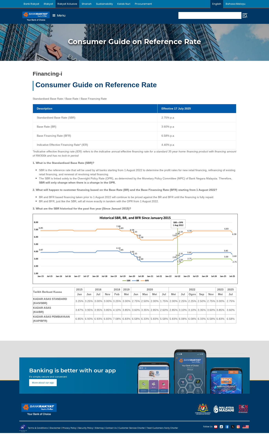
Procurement (143, 4)
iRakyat (48, 4)
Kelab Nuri (123, 4)
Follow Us (207, 426)
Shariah (87, 4)
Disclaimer (55, 428)
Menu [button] (60, 15)
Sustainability (104, 4)
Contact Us (111, 428)
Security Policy (85, 428)
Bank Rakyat (31, 4)
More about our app (43, 382)
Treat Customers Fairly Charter (162, 428)
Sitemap (99, 428)
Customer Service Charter (132, 428)
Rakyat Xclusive (67, 4)
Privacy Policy (69, 428)
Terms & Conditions (38, 428)
